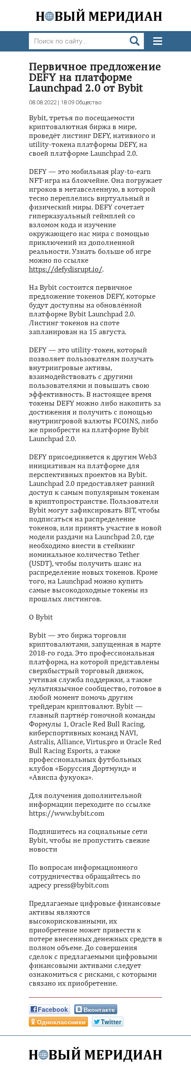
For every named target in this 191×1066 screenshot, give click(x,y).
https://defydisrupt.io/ (65, 269)
